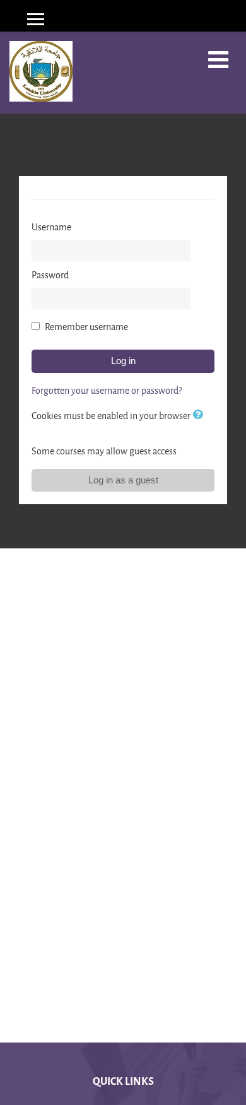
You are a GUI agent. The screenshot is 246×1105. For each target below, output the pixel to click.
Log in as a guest (123, 480)
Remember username (86, 326)
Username (51, 226)
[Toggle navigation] (218, 60)
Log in (123, 360)
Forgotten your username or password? (107, 390)
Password (50, 274)
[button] (200, 415)
